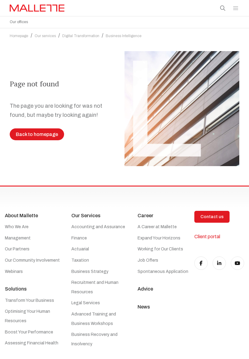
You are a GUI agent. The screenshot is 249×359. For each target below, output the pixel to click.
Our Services (86, 215)
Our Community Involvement (32, 260)
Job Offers (148, 260)
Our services (45, 36)
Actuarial (80, 249)
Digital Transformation (80, 36)
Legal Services (85, 303)
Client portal (207, 236)
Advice (145, 288)
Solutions (16, 288)
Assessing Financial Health (31, 343)
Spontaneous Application (163, 271)
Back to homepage (37, 134)
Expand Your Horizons (159, 238)
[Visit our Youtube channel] (237, 263)
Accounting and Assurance (98, 227)
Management (18, 238)
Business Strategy (89, 271)
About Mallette (21, 215)
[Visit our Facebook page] (201, 263)
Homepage (19, 36)
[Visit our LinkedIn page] (219, 263)
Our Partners (17, 249)
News (144, 306)
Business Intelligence (124, 36)
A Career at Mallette (157, 227)
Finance (79, 238)
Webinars (14, 271)
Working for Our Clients (160, 249)
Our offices (19, 22)
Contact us (211, 216)
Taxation (80, 260)
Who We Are (17, 227)
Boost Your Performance (29, 332)
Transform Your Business (29, 300)
